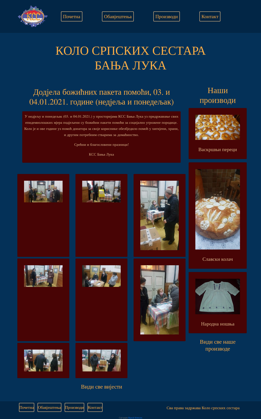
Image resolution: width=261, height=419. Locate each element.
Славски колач (217, 259)
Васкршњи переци (217, 149)
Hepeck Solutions (135, 417)
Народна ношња (217, 323)
